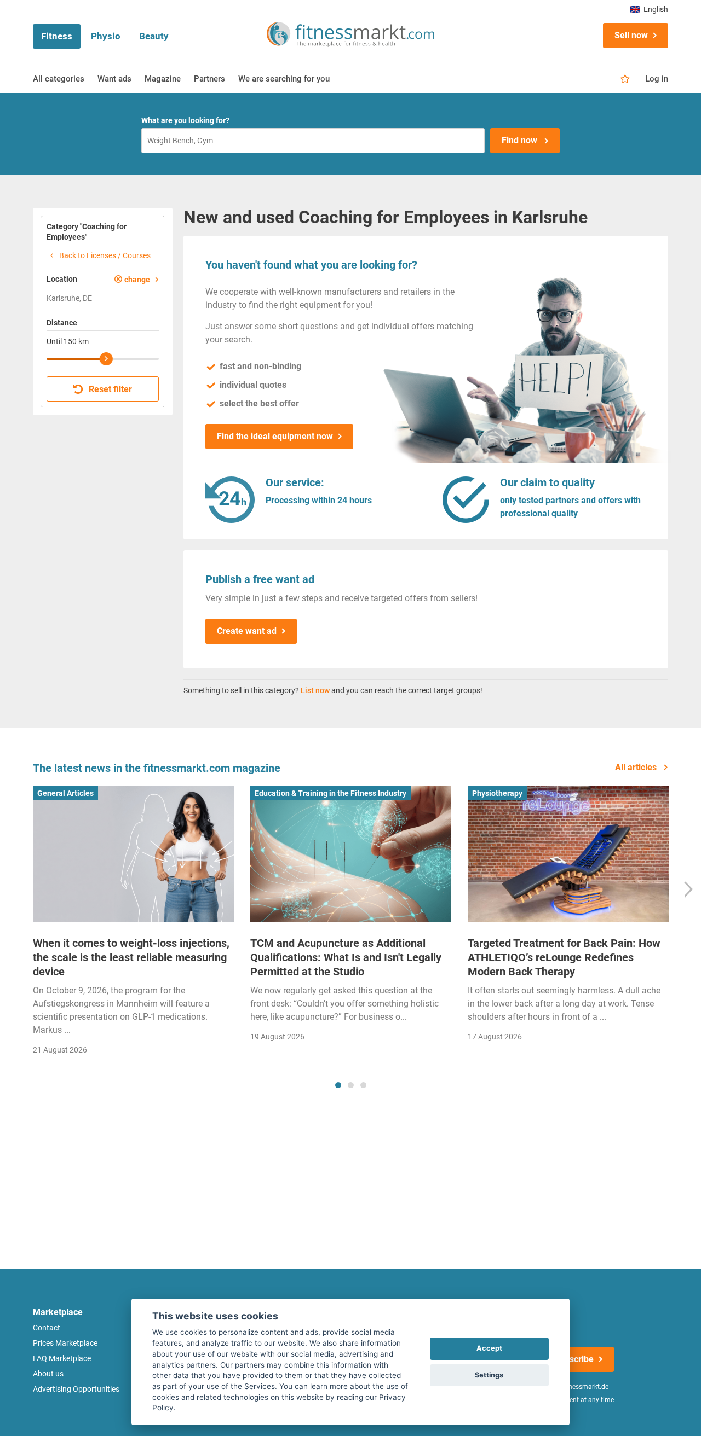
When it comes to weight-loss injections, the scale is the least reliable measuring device (131, 957)
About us (48, 1373)
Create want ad (247, 631)
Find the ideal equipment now (275, 436)
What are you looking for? (185, 120)
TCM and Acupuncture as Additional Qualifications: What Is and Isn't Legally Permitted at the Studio (345, 957)
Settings (489, 1375)
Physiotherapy (497, 793)
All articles (637, 767)
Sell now (631, 35)
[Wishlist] (625, 79)
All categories (58, 79)
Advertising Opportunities (76, 1389)
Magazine (163, 79)
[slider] (106, 358)
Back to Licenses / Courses (104, 255)
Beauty (154, 36)
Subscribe (574, 1359)
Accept (489, 1348)
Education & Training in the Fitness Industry (330, 793)
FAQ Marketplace (62, 1358)
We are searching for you (284, 79)
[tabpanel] (133, 924)
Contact (46, 1327)
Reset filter (109, 389)
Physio (105, 36)
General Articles (65, 793)
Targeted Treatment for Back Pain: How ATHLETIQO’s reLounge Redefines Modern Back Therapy (564, 957)
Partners (209, 79)
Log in (656, 79)
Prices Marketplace (65, 1343)
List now (315, 690)
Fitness (56, 36)
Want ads (114, 79)
